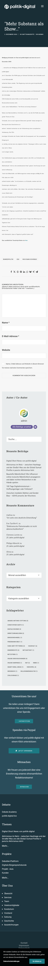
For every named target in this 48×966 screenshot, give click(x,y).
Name (5, 322)
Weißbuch (12, 671)
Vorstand (8, 913)
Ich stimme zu (37, 961)
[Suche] (24, 439)
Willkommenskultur (29, 671)
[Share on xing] (33, 271)
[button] (42, 6)
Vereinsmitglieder (11, 905)
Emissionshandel (15, 637)
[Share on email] (36, 271)
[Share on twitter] (14, 271)
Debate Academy (9, 812)
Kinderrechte (13, 650)
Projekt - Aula (7, 869)
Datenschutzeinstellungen (11, 961)
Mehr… (5, 846)
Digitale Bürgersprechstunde (14, 865)
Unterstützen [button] (24, 721)
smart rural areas (15, 667)
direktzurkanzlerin (16, 633)
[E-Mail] (35, 427)
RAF (27, 663)
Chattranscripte (28, 34)
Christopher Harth (16, 625)
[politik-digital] (19, 7)
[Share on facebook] (11, 271)
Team (6, 901)
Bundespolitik (8, 259)
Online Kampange (15, 663)
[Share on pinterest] (20, 271)
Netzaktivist (28, 650)
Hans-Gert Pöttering (16, 646)
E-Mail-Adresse (10, 336)
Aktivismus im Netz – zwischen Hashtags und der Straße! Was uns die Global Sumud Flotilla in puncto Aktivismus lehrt (24, 838)
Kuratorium (9, 909)
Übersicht (8, 893)
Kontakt (24, 943)
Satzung (7, 917)
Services (7, 897)
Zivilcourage (13, 675)
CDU (18, 259)
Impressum (24, 945)
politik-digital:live (9, 816)
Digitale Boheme (14, 629)
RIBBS (36, 663)
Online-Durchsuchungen (17, 658)
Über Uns (7, 885)
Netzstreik (13, 654)
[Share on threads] (17, 271)
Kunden (5, 873)
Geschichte (9, 921)
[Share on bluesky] (30, 271)
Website (6, 350)
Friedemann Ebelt (15, 642)
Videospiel (31, 667)
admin (41, 34)
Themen (7, 824)
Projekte (6, 853)
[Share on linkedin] (24, 271)
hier (26, 240)
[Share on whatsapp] (27, 271)
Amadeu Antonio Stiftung (18, 621)
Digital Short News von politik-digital (18, 831)
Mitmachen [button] (24, 787)
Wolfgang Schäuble (30, 259)
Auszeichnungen (11, 925)
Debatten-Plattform (10, 861)
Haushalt (32, 646)
